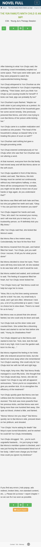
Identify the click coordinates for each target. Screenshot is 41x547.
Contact (12, 544)
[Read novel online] (13, 3)
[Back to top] (28, 544)
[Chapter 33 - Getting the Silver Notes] (13, 28)
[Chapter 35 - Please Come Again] (27, 28)
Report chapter (21, 510)
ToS (17, 544)
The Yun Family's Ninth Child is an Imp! (20, 15)
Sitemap (21, 544)
